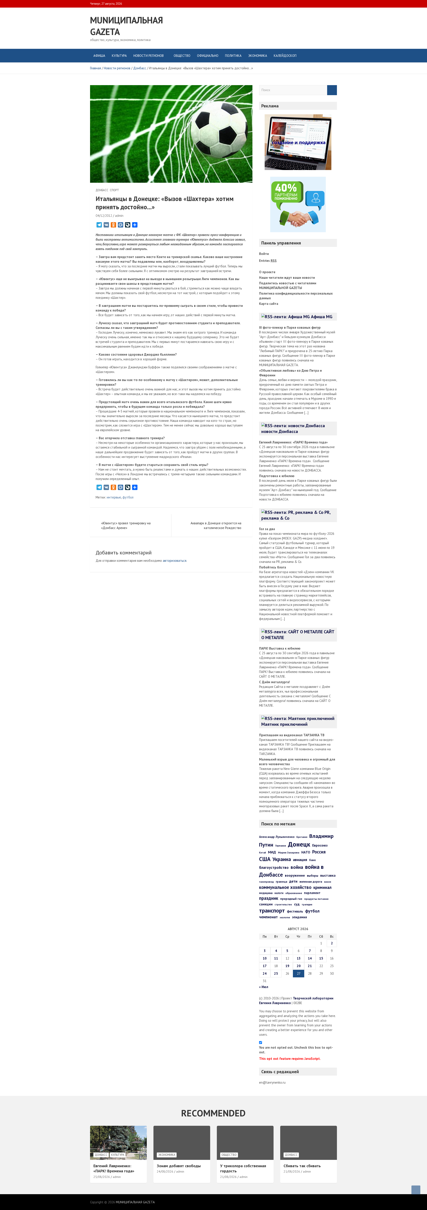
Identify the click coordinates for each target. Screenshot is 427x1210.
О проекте (267, 272)
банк (312, 860)
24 (265, 973)
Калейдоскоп (285, 55)
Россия (319, 852)
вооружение (295, 875)
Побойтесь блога (272, 567)
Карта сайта (268, 303)
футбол (128, 497)
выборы (312, 876)
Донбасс (102, 190)
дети (293, 881)
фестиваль (295, 911)
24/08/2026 (165, 1171)
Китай (262, 852)
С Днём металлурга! (274, 682)
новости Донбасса (279, 431)
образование (293, 893)
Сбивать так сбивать (302, 1165)
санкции (266, 904)
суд (297, 904)
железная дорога (310, 882)
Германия (280, 845)
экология (285, 917)
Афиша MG (321, 317)
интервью (114, 497)
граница (281, 882)
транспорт (272, 910)
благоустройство (274, 867)
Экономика (257, 55)
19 (287, 966)
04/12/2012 (104, 215)
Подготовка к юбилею (276, 476)
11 (276, 958)
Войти (264, 254)
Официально (207, 55)
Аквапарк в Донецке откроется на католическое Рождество (216, 525)
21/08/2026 (228, 1177)
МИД (272, 852)
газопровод (266, 881)
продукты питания (316, 898)
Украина (281, 859)
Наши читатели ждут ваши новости (287, 277)
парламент (312, 893)
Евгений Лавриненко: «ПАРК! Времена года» (293, 442)
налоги (278, 893)
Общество (182, 55)
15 (321, 958)
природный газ (291, 899)
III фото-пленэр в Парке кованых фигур (290, 327)
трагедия (307, 904)
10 (265, 958)
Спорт (114, 190)
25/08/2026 (101, 1177)
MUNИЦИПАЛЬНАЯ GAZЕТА (135, 1202)
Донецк (299, 844)
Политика (233, 55)
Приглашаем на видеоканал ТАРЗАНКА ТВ (291, 735)
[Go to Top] (415, 1189)
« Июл (263, 987)
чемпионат (268, 917)
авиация (300, 859)
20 (299, 966)
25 (276, 973)
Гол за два (267, 529)
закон (327, 881)
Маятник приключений (284, 724)
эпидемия (299, 917)
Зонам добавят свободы (179, 1165)
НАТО (305, 852)
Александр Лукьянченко (276, 837)
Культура (119, 55)
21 (310, 966)
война (297, 867)
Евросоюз (320, 845)
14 (310, 958)
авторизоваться (174, 560)
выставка (328, 875)
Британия (301, 837)
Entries (268, 260)
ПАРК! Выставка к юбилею (279, 648)
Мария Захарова (288, 852)
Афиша (99, 55)
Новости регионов (148, 55)
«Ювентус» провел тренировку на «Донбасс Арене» (126, 525)
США (264, 859)
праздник (268, 898)
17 (265, 966)
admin (119, 215)
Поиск (332, 90)
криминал (322, 887)
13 (299, 958)
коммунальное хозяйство (285, 887)
